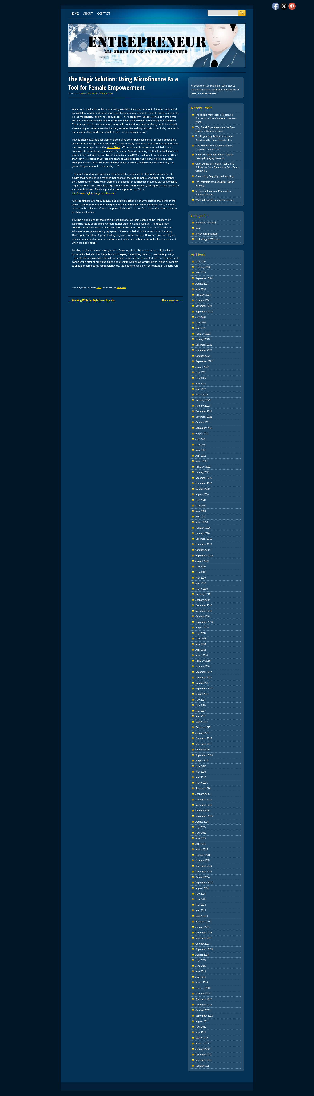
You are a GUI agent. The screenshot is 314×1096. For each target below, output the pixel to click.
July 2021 (200, 439)
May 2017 (200, 710)
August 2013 (202, 954)
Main (99, 287)
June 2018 (200, 638)
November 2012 (203, 1004)
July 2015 (200, 827)
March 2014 (201, 916)
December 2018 (203, 605)
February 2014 (202, 921)
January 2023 (202, 339)
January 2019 (202, 600)
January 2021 (202, 472)
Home (75, 13)
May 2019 (200, 577)
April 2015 (200, 844)
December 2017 (203, 672)
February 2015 (202, 855)
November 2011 (203, 1060)
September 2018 (204, 622)
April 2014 (200, 910)
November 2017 (203, 677)
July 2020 (200, 500)
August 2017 (202, 694)
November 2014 (203, 871)
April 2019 (200, 583)
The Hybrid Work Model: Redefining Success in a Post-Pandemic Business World (216, 118)
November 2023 (203, 306)
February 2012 (202, 1043)
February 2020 (202, 527)
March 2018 (201, 655)
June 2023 (200, 322)
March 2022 (201, 394)
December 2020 (203, 478)
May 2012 (200, 1032)
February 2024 (202, 294)
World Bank (113, 147)
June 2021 (200, 444)
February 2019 (202, 594)
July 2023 (200, 317)
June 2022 (200, 378)
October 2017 (202, 683)
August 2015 (202, 821)
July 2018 (200, 633)
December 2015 (203, 799)
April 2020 (200, 516)
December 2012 (203, 999)
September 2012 (204, 1015)
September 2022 (204, 361)
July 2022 (200, 372)
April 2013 (200, 977)
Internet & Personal (205, 222)
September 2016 (204, 755)
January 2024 (202, 300)
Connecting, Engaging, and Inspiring (214, 176)
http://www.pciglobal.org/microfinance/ (93, 193)
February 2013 (202, 988)
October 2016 (202, 749)
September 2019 (204, 555)
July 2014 (200, 893)
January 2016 (202, 794)
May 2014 (200, 904)
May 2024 (200, 289)
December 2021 (203, 411)
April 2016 (200, 777)
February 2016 (202, 788)
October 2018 (202, 616)
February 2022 (202, 400)
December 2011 (203, 1054)
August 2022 (202, 367)
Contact (103, 13)
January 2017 (202, 733)
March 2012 (201, 1038)
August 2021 (202, 433)
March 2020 (201, 522)
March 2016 (201, 782)
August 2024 (202, 283)
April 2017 (200, 716)
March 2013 (201, 982)
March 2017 (201, 722)
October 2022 (202, 356)
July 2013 (200, 960)
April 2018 (200, 649)
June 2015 (200, 832)
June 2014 (200, 899)
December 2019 (203, 538)
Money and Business (206, 233)
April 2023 (200, 328)
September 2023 (204, 311)
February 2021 (202, 466)
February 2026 (202, 267)
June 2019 (200, 572)
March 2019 (201, 588)
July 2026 (200, 261)
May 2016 (200, 771)
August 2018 (202, 627)
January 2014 (202, 927)
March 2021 (201, 461)
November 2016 (203, 744)
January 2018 (202, 666)
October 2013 (202, 943)
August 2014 (202, 888)
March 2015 (201, 849)
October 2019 (202, 550)
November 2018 (203, 611)
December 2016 (203, 738)
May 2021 (200, 450)
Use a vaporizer (172, 300)
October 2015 (202, 810)
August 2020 (202, 494)
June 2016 (200, 766)
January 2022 (202, 405)
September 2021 (204, 428)
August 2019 (202, 561)
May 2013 (200, 971)
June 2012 (200, 1026)
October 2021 (202, 422)
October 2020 (202, 489)
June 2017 (200, 705)
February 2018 (202, 660)
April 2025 (200, 272)
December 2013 (203, 932)
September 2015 (204, 816)
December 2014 (203, 866)
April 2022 (200, 389)
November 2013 (203, 938)
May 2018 (200, 644)
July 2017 (200, 699)
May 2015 (200, 838)
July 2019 (200, 566)
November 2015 (203, 805)
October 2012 (202, 1010)
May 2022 (200, 383)
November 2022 (203, 350)
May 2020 (200, 511)
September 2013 (204, 949)
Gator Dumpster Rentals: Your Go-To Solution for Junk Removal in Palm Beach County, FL (217, 167)
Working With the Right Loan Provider (91, 300)
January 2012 (202, 1049)
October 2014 (202, 877)
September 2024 (204, 278)
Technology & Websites (207, 239)
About (88, 13)
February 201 (202, 1065)
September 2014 (204, 882)
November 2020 (203, 483)
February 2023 (202, 333)
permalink (121, 287)
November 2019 (203, 544)
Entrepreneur (106, 93)
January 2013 (202, 993)
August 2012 (202, 1021)
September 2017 (204, 688)
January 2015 (202, 860)
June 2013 (200, 966)
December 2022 (203, 344)
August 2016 (202, 760)
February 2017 (202, 727)
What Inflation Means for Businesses (214, 200)
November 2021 (203, 416)
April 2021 (200, 455)
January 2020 (202, 533)
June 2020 (200, 505)
